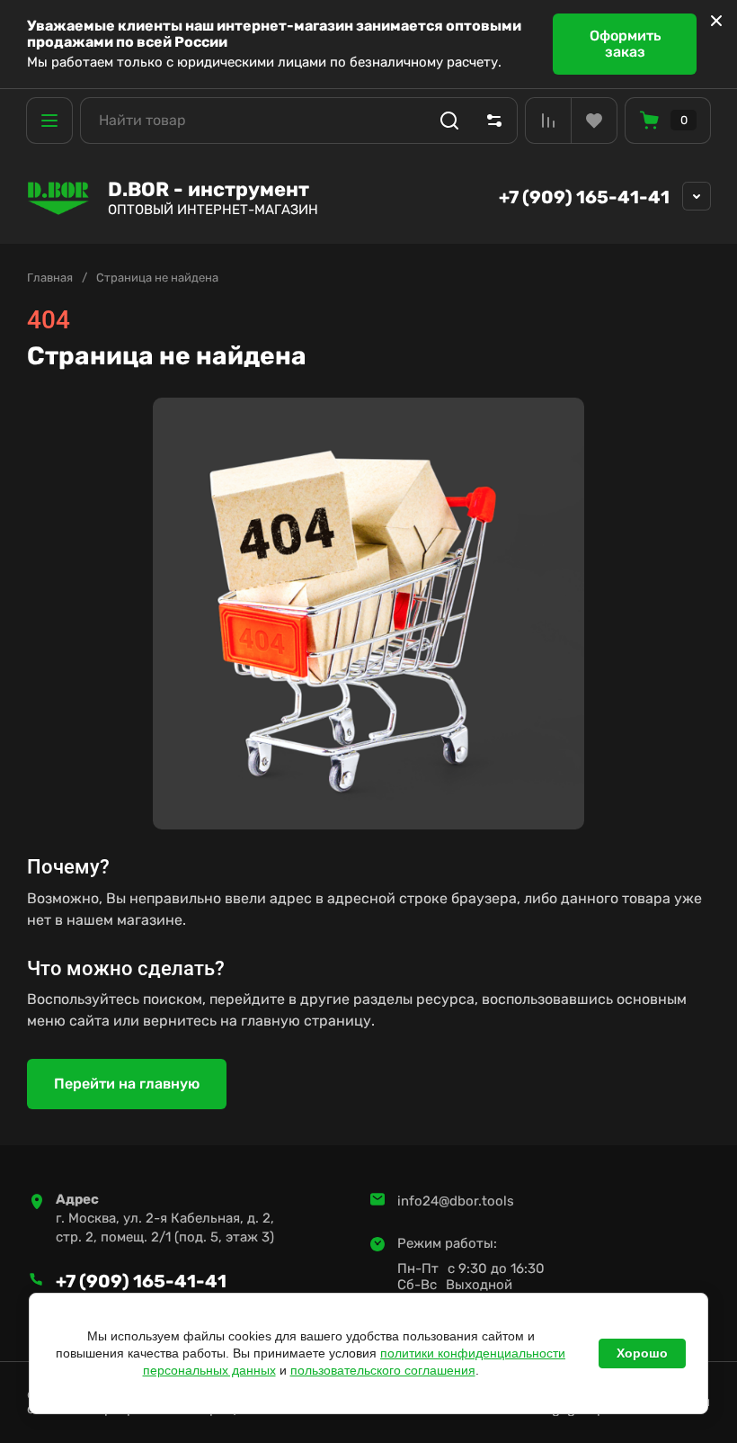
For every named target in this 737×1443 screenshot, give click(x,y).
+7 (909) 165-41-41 (584, 197)
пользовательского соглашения (382, 1370)
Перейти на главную (127, 1083)
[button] (49, 120)
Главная (50, 277)
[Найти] (449, 120)
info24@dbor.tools (455, 1201)
